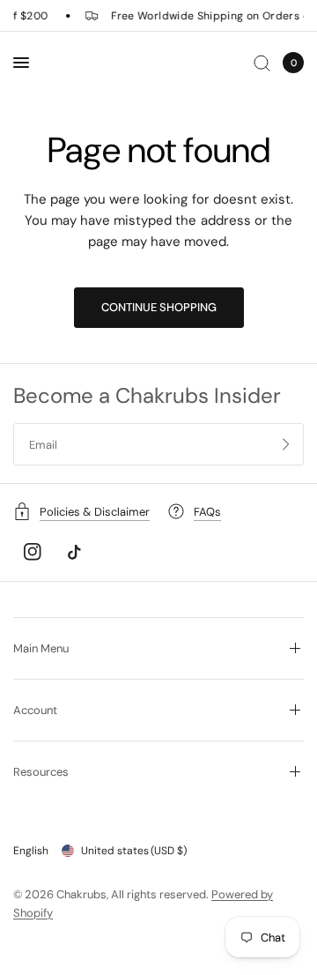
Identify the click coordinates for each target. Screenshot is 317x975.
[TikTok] (74, 551)
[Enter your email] (286, 444)
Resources (41, 771)
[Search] (261, 62)
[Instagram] (32, 551)
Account (35, 710)
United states (134, 851)
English (30, 851)
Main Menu (41, 648)
